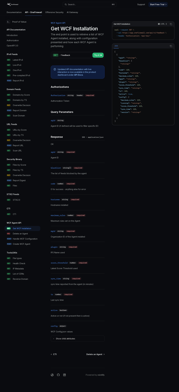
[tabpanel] (143, 86)
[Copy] (89, 55)
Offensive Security (54, 12)
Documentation (14, 12)
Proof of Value (19, 22)
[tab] (116, 46)
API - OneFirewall (33, 12)
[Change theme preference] (171, 4)
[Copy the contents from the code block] (171, 24)
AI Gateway (72, 12)
